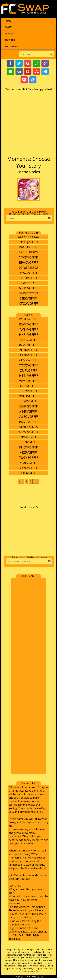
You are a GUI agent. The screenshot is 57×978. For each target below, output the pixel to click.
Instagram (11, 46)
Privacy (39, 976)
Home (8, 20)
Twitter (10, 39)
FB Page (9, 33)
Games (8, 27)
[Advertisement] (28, 125)
